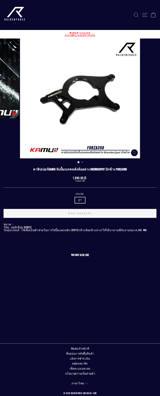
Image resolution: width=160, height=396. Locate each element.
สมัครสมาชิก (80, 363)
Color (80, 194)
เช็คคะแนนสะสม (80, 368)
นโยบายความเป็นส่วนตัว (80, 373)
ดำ (80, 200)
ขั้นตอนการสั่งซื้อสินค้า (80, 353)
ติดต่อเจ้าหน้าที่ (80, 348)
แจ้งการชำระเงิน (80, 358)
